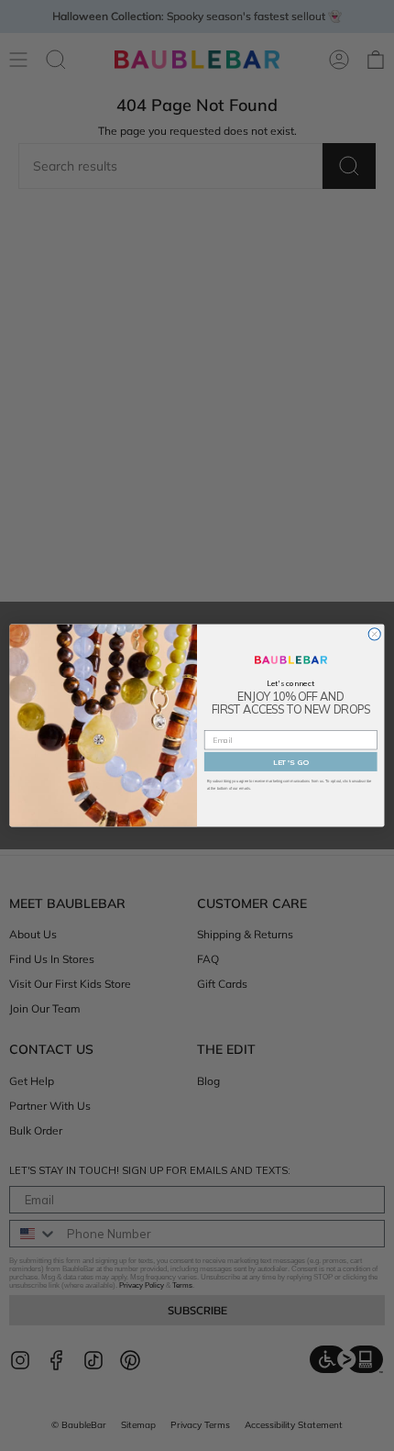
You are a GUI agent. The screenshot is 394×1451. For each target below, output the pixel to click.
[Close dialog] (374, 634)
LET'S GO (291, 762)
